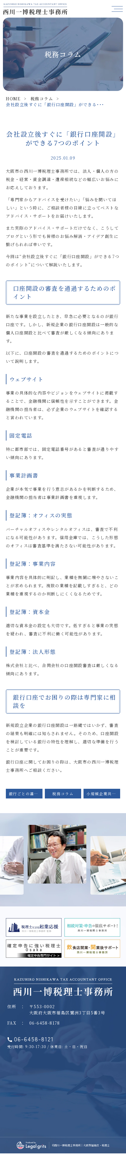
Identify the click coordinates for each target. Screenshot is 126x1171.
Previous (5, 832)
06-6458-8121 (34, 1039)
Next (120, 832)
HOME (13, 98)
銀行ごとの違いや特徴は (25, 793)
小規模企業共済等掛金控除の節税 (103, 793)
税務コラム (41, 98)
